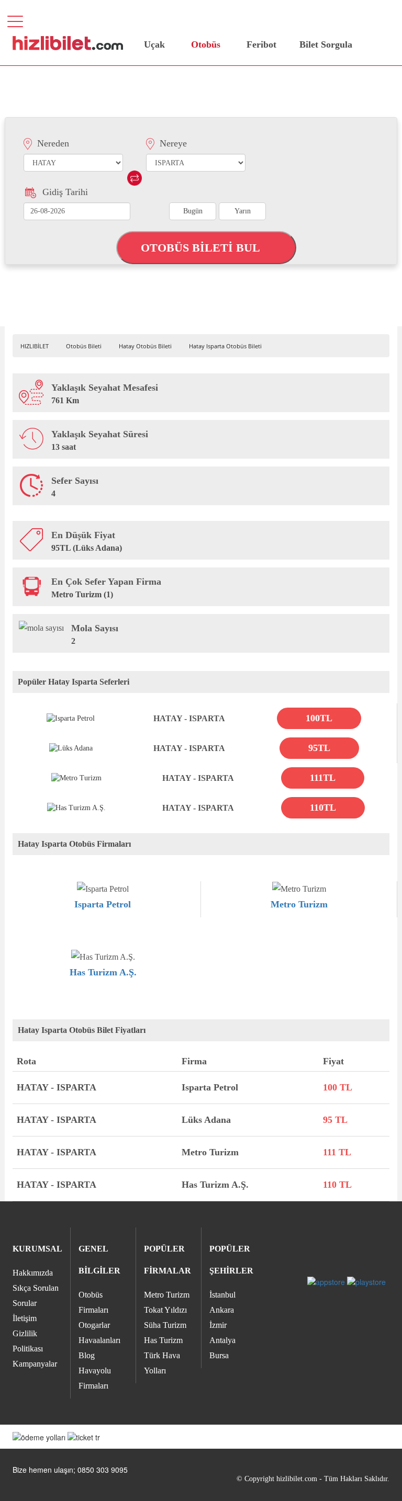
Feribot (261, 44)
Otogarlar (94, 1325)
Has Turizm (163, 1340)
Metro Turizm (299, 904)
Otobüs (205, 44)
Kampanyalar (35, 1363)
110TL (323, 807)
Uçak (154, 44)
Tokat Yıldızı (165, 1309)
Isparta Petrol (102, 904)
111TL (323, 777)
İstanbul (222, 1294)
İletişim (25, 1318)
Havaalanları (99, 1340)
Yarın (242, 211)
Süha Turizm (165, 1325)
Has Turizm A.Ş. (103, 972)
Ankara (221, 1309)
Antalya (222, 1340)
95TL (319, 748)
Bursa (219, 1355)
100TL (319, 718)
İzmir (218, 1325)
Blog (87, 1355)
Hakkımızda (33, 1272)
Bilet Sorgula (324, 44)
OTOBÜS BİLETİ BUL (202, 247)
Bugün (193, 211)
